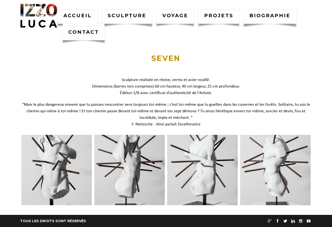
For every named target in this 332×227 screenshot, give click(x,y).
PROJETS (218, 15)
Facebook (277, 221)
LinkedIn (292, 221)
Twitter (285, 221)
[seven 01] (56, 170)
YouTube (308, 221)
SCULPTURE (127, 15)
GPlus (269, 221)
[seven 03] (202, 170)
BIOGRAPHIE (269, 15)
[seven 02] (129, 170)
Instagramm (300, 221)
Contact (83, 32)
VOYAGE (175, 15)
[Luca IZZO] (38, 16)
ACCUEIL (77, 15)
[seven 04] (275, 170)
